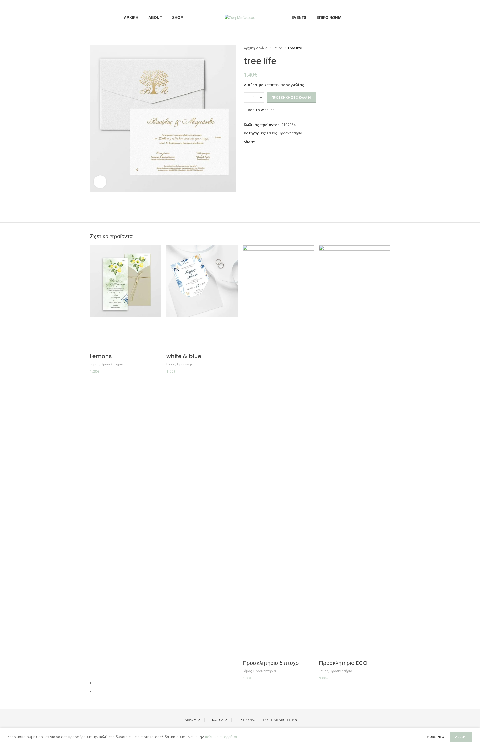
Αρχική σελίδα (255, 48)
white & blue (183, 356)
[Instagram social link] (387, 17)
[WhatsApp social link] (282, 141)
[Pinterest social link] (270, 141)
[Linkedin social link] (276, 141)
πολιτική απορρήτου (221, 736)
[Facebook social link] (380, 17)
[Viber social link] (294, 141)
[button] (96, 322)
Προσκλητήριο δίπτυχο (271, 663)
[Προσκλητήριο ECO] (354, 434)
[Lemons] (125, 281)
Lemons (101, 356)
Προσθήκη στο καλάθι (291, 97)
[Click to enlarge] (100, 181)
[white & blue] (202, 281)
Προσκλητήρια (290, 133)
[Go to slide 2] (242, 691)
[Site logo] (240, 17)
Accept (461, 736)
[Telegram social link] (288, 141)
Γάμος (277, 48)
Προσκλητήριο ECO (343, 663)
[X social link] (264, 141)
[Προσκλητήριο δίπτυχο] (278, 434)
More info (435, 736)
